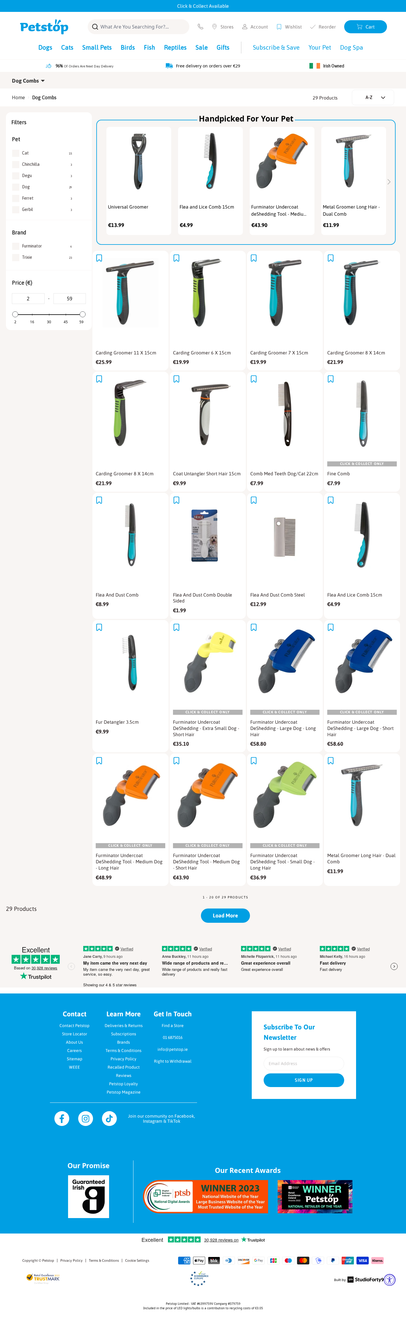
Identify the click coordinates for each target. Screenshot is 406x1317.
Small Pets (97, 47)
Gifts (223, 47)
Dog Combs (44, 97)
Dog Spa (351, 47)
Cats (67, 47)
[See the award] (205, 1196)
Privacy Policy (123, 1058)
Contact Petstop (74, 1025)
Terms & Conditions (123, 1050)
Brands (123, 1042)
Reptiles (175, 47)
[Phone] (200, 26)
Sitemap (74, 1058)
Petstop (48, 1260)
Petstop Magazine (124, 1092)
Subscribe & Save (276, 47)
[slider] (15, 314)
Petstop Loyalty (123, 1083)
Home (18, 97)
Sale (202, 47)
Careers (74, 1050)
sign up (304, 1080)
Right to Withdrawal (172, 1061)
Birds (128, 47)
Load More (225, 915)
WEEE (74, 1067)
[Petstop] (44, 26)
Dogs (45, 47)
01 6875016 (172, 1037)
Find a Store (173, 1025)
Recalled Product (124, 1067)
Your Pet (320, 47)
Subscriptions (123, 1033)
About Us (74, 1042)
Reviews (123, 1075)
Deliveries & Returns (124, 1025)
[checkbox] (47, 153)
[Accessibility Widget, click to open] (390, 1280)
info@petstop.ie (173, 1049)
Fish (149, 47)
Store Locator (74, 1033)
